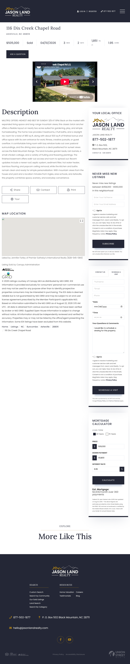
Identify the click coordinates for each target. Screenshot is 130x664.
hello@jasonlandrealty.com (30, 628)
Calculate (108, 480)
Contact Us (96, 153)
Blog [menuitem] (78, 596)
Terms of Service (114, 401)
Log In (82, 11)
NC (22, 326)
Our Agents (106, 153)
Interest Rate (98, 464)
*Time (95, 312)
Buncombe (32, 326)
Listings (14, 326)
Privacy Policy (111, 234)
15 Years (112, 434)
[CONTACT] (17, 54)
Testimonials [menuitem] (65, 596)
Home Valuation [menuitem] (67, 592)
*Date (95, 302)
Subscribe (108, 243)
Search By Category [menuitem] (38, 607)
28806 (55, 326)
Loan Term (97, 430)
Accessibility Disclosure (75, 654)
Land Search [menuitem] (35, 603)
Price (95, 441)
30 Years (100, 434)
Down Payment (99, 453)
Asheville (45, 326)
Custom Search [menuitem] (36, 592)
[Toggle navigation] (122, 11)
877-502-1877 (109, 11)
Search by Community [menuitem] (40, 596)
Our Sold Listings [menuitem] (37, 599)
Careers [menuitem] (79, 592)
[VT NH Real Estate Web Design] (117, 654)
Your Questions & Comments (105, 323)
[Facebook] (60, 639)
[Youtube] (69, 639)
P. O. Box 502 (66, 617)
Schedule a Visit (116, 273)
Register (93, 11)
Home (5, 326)
